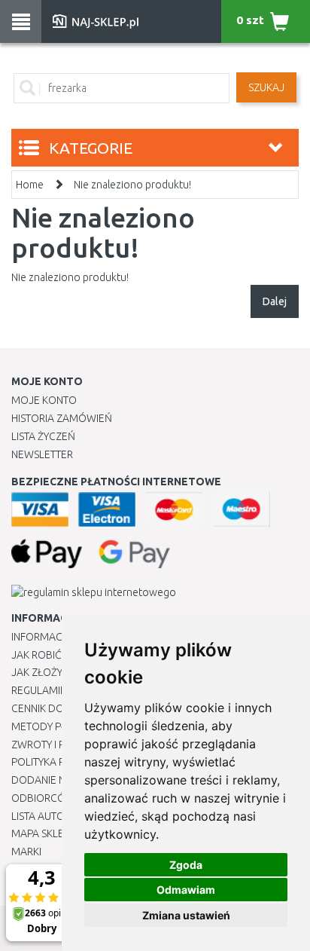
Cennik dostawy (53, 708)
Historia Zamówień (61, 418)
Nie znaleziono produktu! (132, 185)
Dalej (275, 301)
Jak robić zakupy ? (59, 655)
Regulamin (39, 690)
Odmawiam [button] (186, 889)
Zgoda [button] (185, 864)
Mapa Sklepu (44, 833)
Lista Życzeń (43, 436)
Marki (26, 852)
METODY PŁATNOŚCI (59, 726)
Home (30, 185)
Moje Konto (44, 400)
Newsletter (42, 454)
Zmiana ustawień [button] (186, 915)
